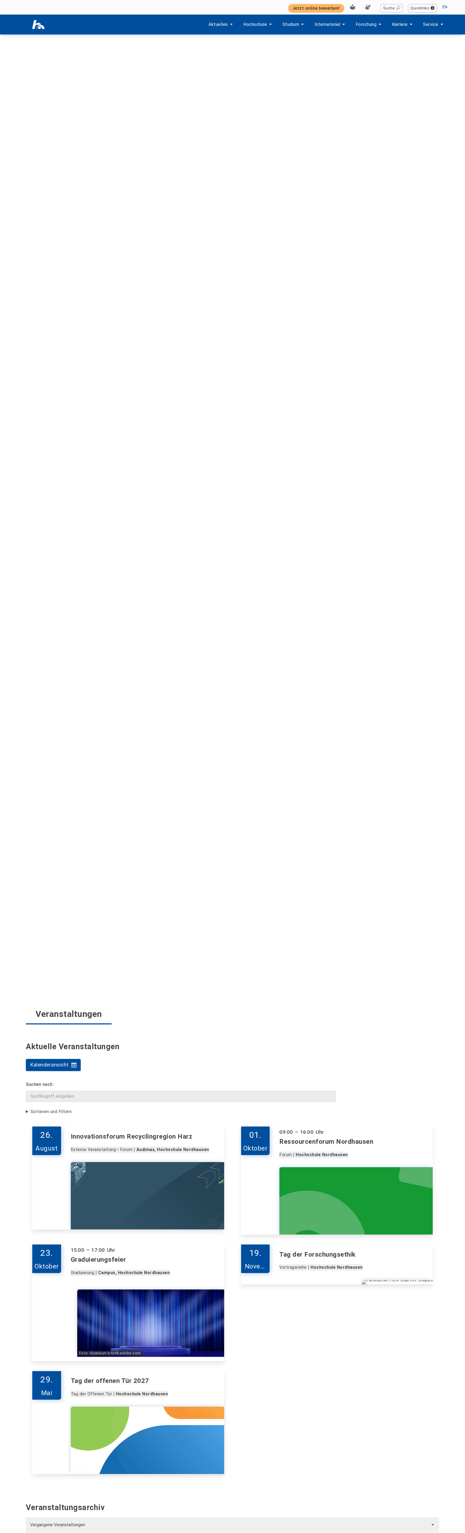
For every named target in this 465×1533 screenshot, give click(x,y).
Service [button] (430, 24)
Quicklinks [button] (419, 8)
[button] (53, 1065)
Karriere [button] (400, 24)
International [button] (327, 24)
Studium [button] (291, 24)
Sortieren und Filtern (51, 1111)
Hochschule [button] (255, 24)
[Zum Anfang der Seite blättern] (448, 1516)
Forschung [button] (366, 24)
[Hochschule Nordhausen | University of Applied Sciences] (38, 25)
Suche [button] (389, 8)
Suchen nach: (40, 1084)
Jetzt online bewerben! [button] (316, 8)
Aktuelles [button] (218, 24)
